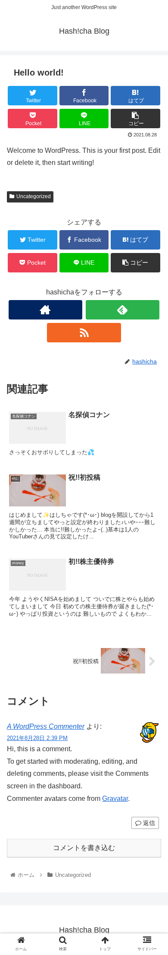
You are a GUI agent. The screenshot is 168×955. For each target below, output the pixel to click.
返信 (148, 822)
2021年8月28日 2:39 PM (37, 738)
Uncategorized (33, 196)
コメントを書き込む (84, 847)
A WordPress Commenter (45, 726)
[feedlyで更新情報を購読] (123, 309)
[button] (151, 784)
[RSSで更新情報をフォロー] (84, 332)
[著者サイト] (46, 309)
